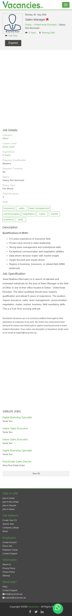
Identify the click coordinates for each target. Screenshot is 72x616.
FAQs (5, 587)
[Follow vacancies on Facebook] (29, 611)
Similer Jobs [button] (12, 411)
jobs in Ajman (9, 509)
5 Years (32, 33)
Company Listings (11, 527)
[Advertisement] (36, 88)
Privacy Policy (9, 568)
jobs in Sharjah (9, 505)
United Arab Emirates (45, 24)
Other (6, 138)
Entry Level (8, 146)
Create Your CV (10, 520)
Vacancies (34, 606)
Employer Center (10, 550)
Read (5, 531)
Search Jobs (8, 524)
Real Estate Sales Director (17, 461)
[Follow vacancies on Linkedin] (42, 611)
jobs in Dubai (9, 498)
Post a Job (7, 546)
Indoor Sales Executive (15, 428)
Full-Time (13, 36)
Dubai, (29, 24)
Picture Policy (9, 572)
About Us (7, 564)
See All (36, 473)
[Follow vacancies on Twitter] (36, 611)
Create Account (9, 542)
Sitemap (6, 576)
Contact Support (10, 553)
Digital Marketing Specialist (17, 417)
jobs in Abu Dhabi (11, 502)
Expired (13, 42)
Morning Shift (48, 33)
